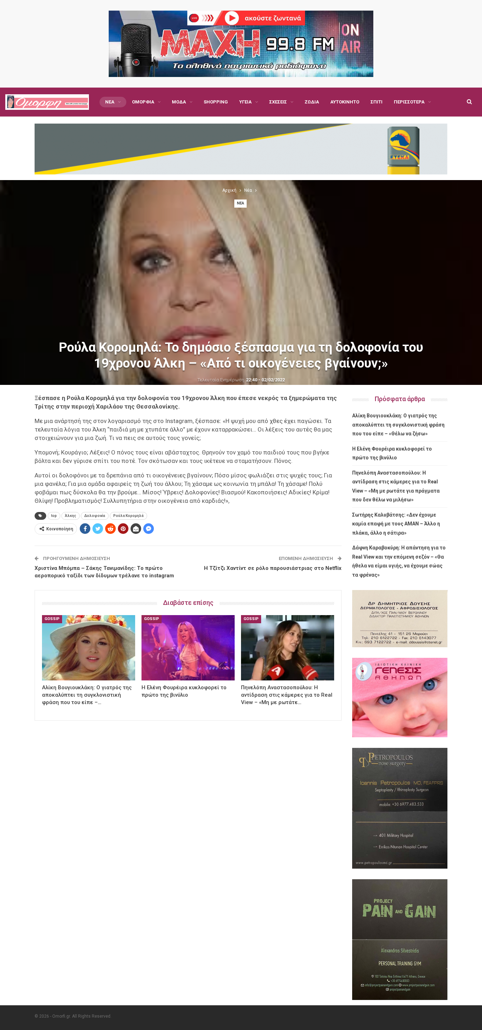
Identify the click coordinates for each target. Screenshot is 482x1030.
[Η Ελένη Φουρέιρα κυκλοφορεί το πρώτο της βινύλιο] (188, 647)
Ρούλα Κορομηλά (128, 516)
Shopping (216, 102)
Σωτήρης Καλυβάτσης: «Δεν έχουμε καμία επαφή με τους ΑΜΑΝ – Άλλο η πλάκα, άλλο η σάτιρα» (396, 524)
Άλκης (70, 516)
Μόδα (179, 102)
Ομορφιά (143, 102)
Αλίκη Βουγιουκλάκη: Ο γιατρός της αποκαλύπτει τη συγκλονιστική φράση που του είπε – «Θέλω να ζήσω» (398, 424)
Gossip (52, 619)
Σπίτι (376, 102)
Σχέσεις (278, 102)
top (54, 516)
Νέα (109, 102)
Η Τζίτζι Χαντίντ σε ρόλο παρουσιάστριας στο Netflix (273, 568)
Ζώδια (312, 102)
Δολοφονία (94, 516)
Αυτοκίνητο (344, 102)
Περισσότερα (409, 102)
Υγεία (245, 102)
